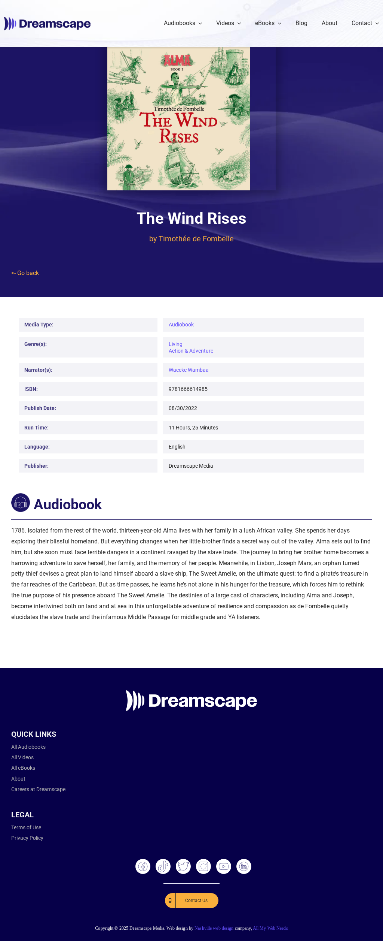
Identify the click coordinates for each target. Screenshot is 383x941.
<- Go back (25, 273)
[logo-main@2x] (47, 19)
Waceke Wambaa (189, 370)
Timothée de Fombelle (196, 238)
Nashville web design (213, 928)
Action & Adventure (191, 351)
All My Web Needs (270, 928)
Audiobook (181, 325)
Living (176, 344)
